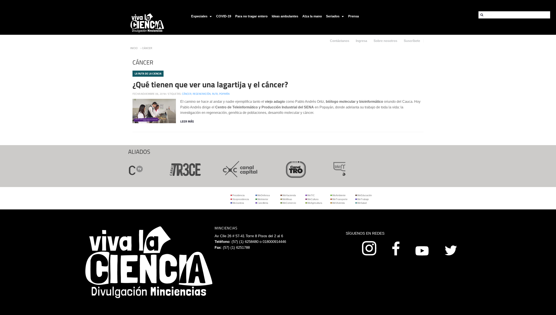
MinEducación (364, 195)
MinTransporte (340, 199)
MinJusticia (238, 203)
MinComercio (289, 203)
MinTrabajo (363, 199)
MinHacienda (289, 195)
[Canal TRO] (291, 169)
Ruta (215, 94)
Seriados (332, 16)
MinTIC (311, 195)
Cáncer (186, 94)
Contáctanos (339, 40)
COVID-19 (223, 16)
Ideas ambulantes (285, 16)
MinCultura (312, 199)
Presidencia (238, 195)
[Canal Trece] (180, 169)
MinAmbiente (339, 195)
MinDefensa (263, 195)
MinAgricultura (314, 203)
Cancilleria (262, 203)
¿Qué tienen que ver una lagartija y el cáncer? (210, 84)
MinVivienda (338, 203)
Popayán (224, 94)
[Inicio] (147, 23)
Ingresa (361, 40)
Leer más (187, 121)
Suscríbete (412, 40)
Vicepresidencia (240, 199)
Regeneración (202, 94)
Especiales (199, 16)
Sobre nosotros (385, 40)
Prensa (353, 16)
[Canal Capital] (235, 169)
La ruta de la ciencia (148, 73)
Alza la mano (312, 16)
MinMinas (287, 199)
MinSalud (362, 203)
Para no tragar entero (251, 16)
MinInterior (262, 199)
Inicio (134, 48)
